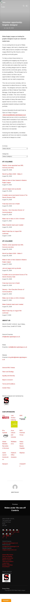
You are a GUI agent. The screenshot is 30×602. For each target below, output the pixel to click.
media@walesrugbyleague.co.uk (17, 347)
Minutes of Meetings (7, 565)
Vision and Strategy (8, 371)
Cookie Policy (6, 388)
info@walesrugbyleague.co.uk (11, 336)
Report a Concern (7, 380)
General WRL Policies (8, 367)
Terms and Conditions (8, 384)
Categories (5, 154)
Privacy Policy (5, 588)
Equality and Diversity (8, 375)
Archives (4, 146)
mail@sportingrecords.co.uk (9, 549)
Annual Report (5, 566)
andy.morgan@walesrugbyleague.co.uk (14, 115)
